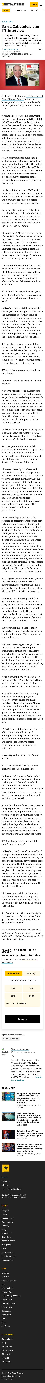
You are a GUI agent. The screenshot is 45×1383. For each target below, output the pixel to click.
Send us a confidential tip (12, 1189)
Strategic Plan (7, 1292)
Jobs (3, 1284)
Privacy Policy (7, 1307)
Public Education (8, 1252)
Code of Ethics (7, 1299)
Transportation (8, 1260)
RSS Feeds (6, 1326)
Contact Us (6, 1181)
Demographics (7, 1222)
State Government (9, 1256)
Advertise (5, 1185)
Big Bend (34, 10)
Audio (4, 1318)
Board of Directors (9, 1280)
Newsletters (6, 1315)
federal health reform (10, 1039)
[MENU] (41, 5)
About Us (5, 1273)
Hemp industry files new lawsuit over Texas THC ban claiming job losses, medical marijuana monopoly (28, 1098)
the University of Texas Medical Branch (22, 97)
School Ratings (20, 10)
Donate (34, 5)
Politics (4, 1248)
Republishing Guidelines (11, 1295)
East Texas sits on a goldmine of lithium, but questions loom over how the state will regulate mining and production (29, 1117)
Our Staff (5, 1277)
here (21, 939)
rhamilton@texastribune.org (24, 1052)
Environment (7, 1233)
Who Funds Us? (8, 1288)
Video (4, 1322)
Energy (4, 1229)
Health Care (6, 1237)
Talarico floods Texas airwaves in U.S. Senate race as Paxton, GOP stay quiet (30, 1133)
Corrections (6, 1311)
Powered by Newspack (11, 1376)
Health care (7, 22)
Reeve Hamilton (11, 49)
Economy (5, 1225)
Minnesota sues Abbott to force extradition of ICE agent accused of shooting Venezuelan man (29, 1147)
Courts (4, 1214)
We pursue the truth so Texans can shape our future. (14, 1196)
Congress (5, 1210)
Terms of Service (8, 1303)
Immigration (6, 1245)
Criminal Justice (8, 1218)
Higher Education (8, 1241)
